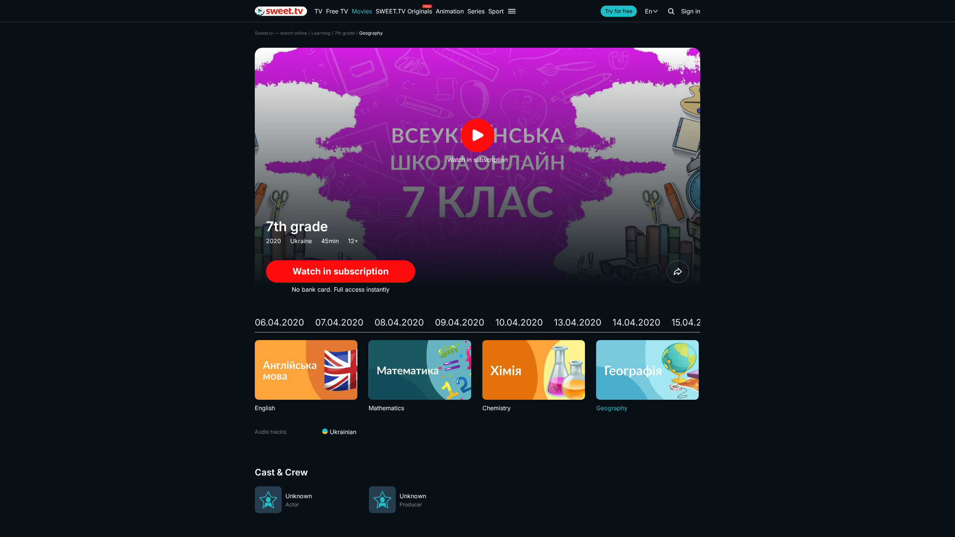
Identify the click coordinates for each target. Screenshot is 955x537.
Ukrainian (342, 432)
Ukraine (301, 241)
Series (476, 11)
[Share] (678, 271)
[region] (477, 376)
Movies (362, 11)
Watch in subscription (340, 271)
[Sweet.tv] (281, 11)
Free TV (337, 11)
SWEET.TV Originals (404, 11)
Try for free (618, 11)
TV (318, 11)
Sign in (690, 11)
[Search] (671, 11)
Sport (496, 11)
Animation (450, 11)
